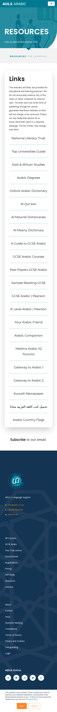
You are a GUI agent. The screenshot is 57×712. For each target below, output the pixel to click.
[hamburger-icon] (51, 4)
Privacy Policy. (31, 699)
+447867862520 (15, 510)
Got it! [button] (21, 706)
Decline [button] (34, 706)
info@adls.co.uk (16, 505)
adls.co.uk (13, 514)
